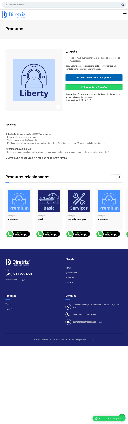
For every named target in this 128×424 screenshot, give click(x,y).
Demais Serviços (77, 219)
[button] (94, 87)
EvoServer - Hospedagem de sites (80, 339)
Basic (41, 219)
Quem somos (71, 273)
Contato (69, 283)
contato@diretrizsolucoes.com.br (87, 322)
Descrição (11, 124)
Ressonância (106, 94)
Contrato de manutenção (89, 94)
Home (68, 268)
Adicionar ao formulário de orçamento (94, 77)
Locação (9, 309)
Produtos (70, 278)
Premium (13, 219)
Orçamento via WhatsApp (95, 87)
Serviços (116, 94)
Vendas (9, 304)
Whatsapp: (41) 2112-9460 (84, 314)
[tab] (11, 124)
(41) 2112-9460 (19, 274)
